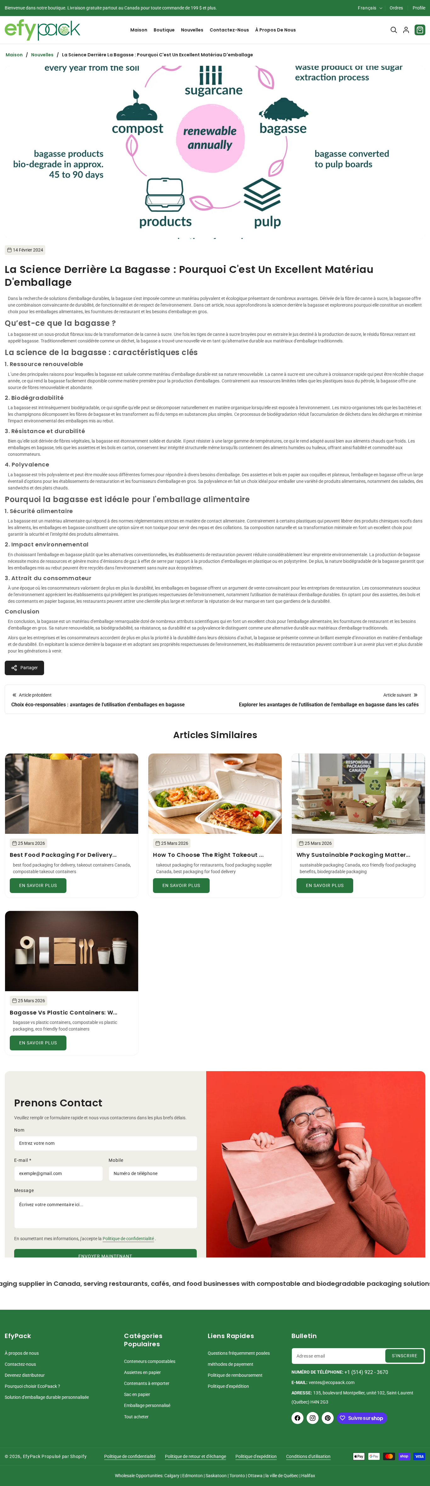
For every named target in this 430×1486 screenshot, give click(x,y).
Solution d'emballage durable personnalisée (47, 1397)
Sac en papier (137, 1394)
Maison (14, 55)
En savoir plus (38, 885)
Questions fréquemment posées (239, 1353)
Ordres (396, 7)
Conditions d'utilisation (308, 1456)
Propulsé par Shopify (64, 1456)
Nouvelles (42, 55)
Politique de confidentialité (128, 1238)
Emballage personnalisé (147, 1405)
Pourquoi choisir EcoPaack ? (32, 1386)
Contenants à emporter (146, 1383)
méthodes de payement (230, 1364)
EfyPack (32, 1456)
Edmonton (192, 1475)
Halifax (308, 1475)
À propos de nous (22, 1353)
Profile (419, 7)
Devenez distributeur (25, 1375)
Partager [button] (29, 667)
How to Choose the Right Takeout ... (208, 854)
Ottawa (255, 1475)
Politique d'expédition (228, 1386)
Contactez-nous (20, 1364)
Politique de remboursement (235, 1375)
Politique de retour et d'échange (195, 1456)
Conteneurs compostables (149, 1361)
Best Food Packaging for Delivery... (63, 854)
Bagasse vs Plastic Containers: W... (63, 1012)
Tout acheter (136, 1416)
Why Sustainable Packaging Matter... (353, 854)
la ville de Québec (281, 1475)
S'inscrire (404, 1355)
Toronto (237, 1475)
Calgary (171, 1475)
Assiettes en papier (142, 1372)
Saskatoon (216, 1475)
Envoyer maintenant (105, 1256)
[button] (394, 30)
